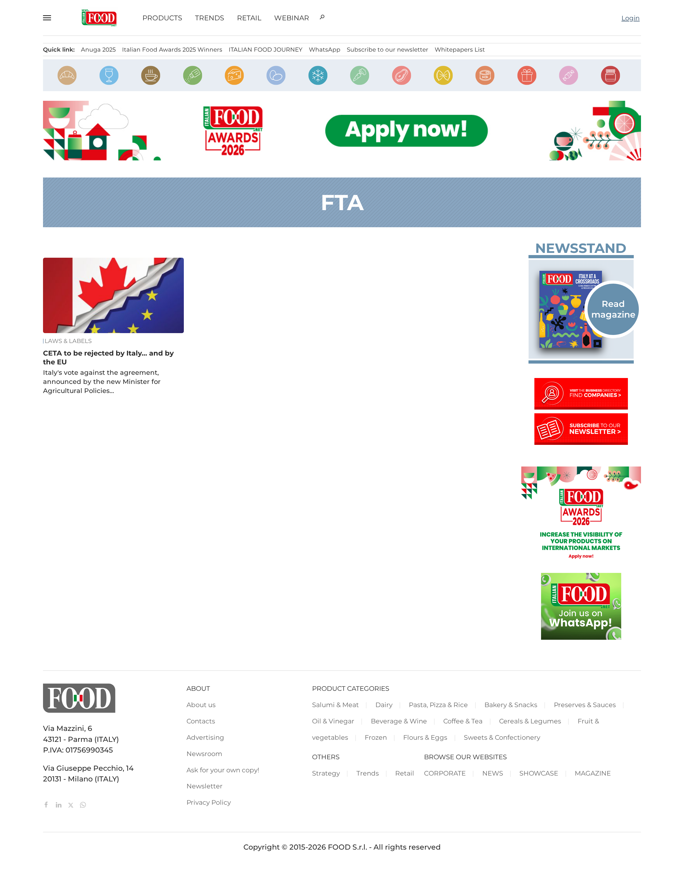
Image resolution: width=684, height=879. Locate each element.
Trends (209, 17)
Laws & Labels (68, 341)
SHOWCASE (538, 773)
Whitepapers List (460, 49)
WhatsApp (324, 49)
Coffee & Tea (463, 721)
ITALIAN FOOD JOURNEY (265, 49)
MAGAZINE (593, 773)
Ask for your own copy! (222, 770)
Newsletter (204, 786)
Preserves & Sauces (585, 705)
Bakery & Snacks (510, 705)
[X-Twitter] (71, 804)
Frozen (376, 737)
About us (201, 705)
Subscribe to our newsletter (387, 49)
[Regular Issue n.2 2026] (581, 309)
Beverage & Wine (399, 721)
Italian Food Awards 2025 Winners (172, 49)
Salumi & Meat (335, 705)
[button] (49, 17)
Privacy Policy (208, 802)
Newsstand (580, 248)
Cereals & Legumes (530, 721)
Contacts (200, 721)
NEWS (492, 773)
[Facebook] (47, 804)
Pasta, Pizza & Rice (438, 705)
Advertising (205, 737)
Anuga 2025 (98, 49)
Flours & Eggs (425, 737)
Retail (249, 17)
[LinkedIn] (59, 804)
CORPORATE (445, 773)
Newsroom (204, 754)
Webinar (291, 17)
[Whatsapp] (83, 804)
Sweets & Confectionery (502, 737)
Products (162, 17)
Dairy (383, 705)
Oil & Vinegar (333, 721)
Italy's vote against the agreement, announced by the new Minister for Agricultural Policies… (102, 381)
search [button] (322, 17)
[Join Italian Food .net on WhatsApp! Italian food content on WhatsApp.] (581, 637)
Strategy (326, 773)
